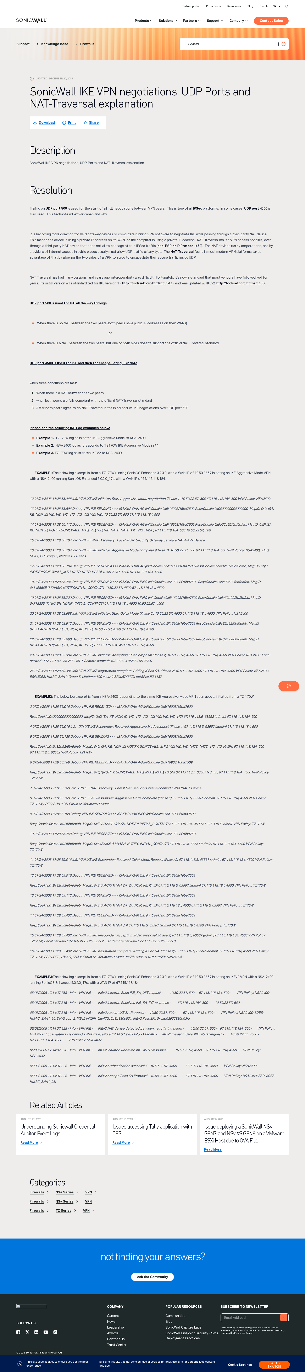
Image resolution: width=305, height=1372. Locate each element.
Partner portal (191, 6)
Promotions (213, 6)
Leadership (115, 1327)
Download (47, 123)
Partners (190, 21)
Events (264, 6)
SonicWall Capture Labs (183, 1327)
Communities (175, 1316)
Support (213, 21)
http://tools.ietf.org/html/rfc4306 (241, 283)
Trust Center (117, 1345)
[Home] (31, 21)
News (111, 1322)
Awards (112, 1333)
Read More (29, 1142)
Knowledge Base (54, 44)
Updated (41, 78)
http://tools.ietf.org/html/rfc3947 (147, 283)
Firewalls (87, 44)
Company (236, 21)
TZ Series (63, 1211)
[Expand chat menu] (288, 686)
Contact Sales (271, 21)
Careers (113, 1316)
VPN (88, 1192)
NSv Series (64, 1201)
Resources (234, 6)
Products (142, 21)
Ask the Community (152, 1277)
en (274, 6)
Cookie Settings (240, 1364)
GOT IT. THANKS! (274, 1364)
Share (94, 123)
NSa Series (65, 1192)
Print (72, 123)
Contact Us (116, 1339)
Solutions (166, 21)
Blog (250, 6)
